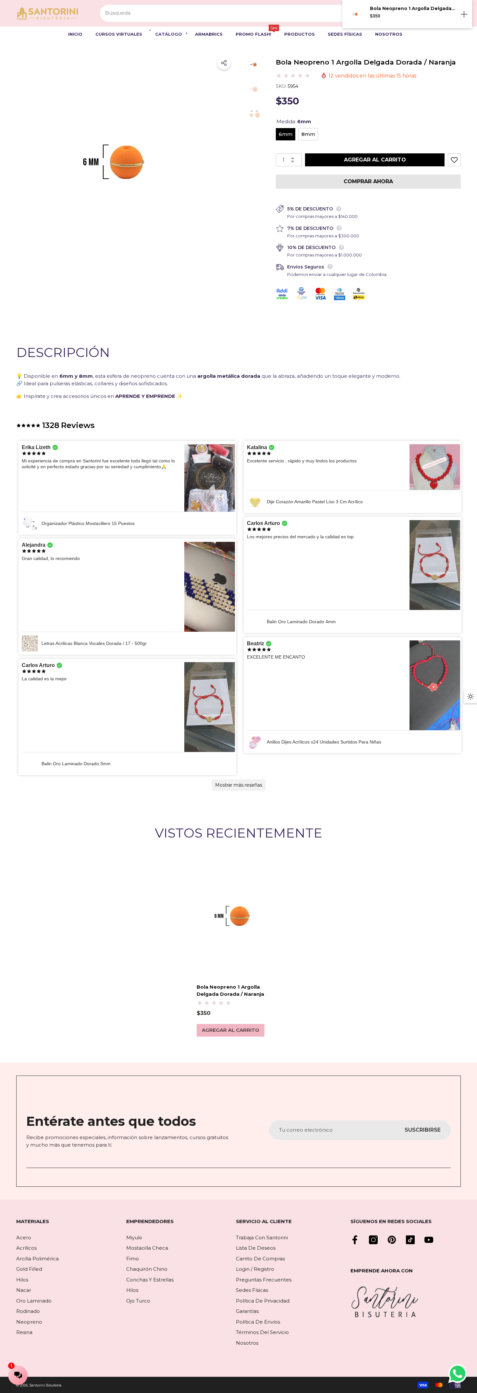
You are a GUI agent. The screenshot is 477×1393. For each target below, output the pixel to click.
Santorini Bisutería (45, 1385)
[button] (78, 34)
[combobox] (224, 13)
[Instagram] (373, 1239)
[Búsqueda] (231, 13)
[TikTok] (410, 1239)
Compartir (223, 62)
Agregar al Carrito (375, 160)
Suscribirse (423, 1130)
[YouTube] (428, 1239)
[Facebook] (354, 1239)
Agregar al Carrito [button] (230, 1030)
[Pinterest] (391, 1239)
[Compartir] (223, 62)
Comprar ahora (368, 181)
